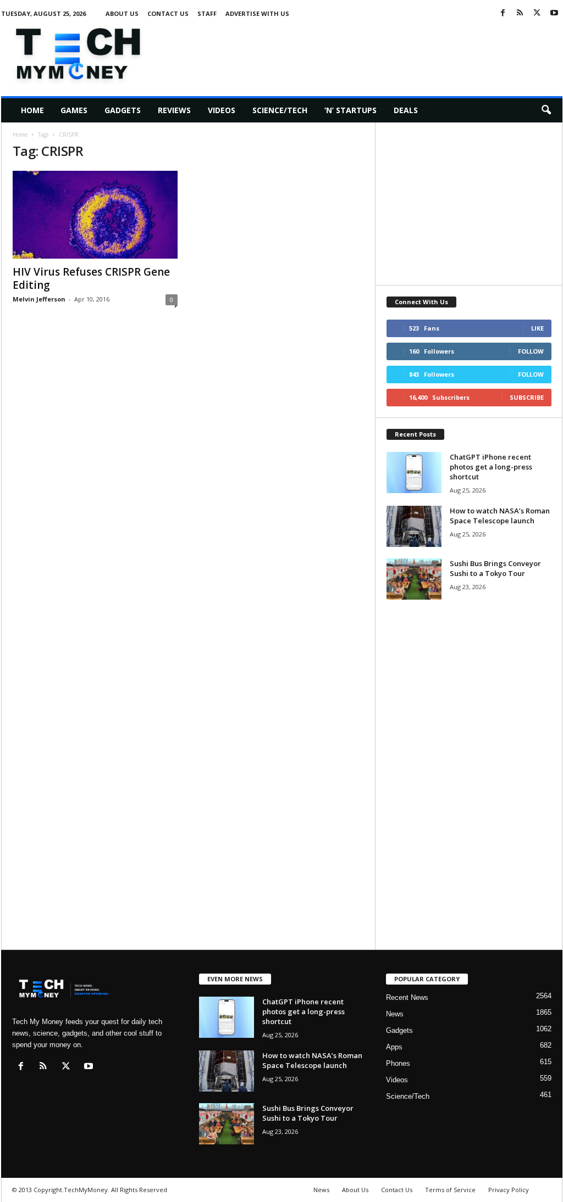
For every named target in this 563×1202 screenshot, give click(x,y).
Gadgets (122, 110)
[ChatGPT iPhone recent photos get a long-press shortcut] (414, 472)
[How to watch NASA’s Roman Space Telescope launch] (414, 526)
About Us (122, 13)
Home (32, 110)
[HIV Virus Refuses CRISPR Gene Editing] (95, 215)
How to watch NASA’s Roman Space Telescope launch (500, 515)
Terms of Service (450, 1190)
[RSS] (520, 13)
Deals (406, 110)
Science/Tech (279, 110)
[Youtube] (554, 13)
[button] (546, 110)
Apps (394, 1047)
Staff (207, 13)
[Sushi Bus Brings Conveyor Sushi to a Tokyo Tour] (414, 579)
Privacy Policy (508, 1190)
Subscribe (527, 397)
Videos (221, 110)
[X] (537, 13)
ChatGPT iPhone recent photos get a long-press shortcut (491, 467)
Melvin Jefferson (39, 299)
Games (73, 110)
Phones (398, 1063)
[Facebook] (503, 13)
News (395, 1014)
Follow (531, 351)
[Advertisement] (362, 51)
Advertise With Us (257, 13)
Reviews (174, 110)
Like (537, 328)
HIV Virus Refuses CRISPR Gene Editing (91, 278)
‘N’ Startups (350, 110)
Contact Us (168, 13)
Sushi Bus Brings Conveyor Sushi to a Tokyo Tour (495, 568)
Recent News (407, 997)
